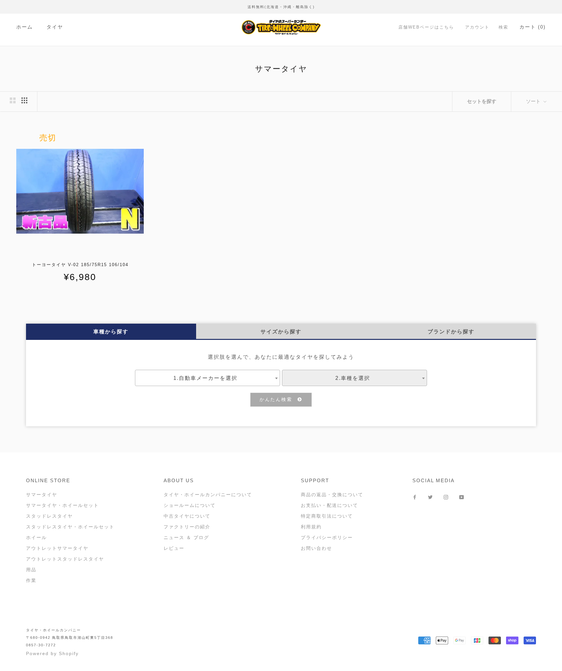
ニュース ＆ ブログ (186, 537)
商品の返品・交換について (332, 494)
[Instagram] (446, 497)
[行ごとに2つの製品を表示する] (13, 100)
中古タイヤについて (187, 516)
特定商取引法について (327, 516)
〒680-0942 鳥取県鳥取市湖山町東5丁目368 (69, 637)
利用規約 (311, 526)
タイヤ (55, 27)
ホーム (24, 27)
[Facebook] (414, 497)
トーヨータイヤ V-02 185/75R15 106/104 (80, 264)
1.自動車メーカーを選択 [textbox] (205, 378)
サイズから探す (281, 331)
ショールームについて (190, 505)
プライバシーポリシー (327, 537)
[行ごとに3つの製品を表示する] (24, 100)
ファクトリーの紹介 (187, 526)
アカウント (477, 27)
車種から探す (110, 331)
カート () (532, 27)
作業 (31, 580)
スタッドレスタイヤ (49, 516)
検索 (503, 27)
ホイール (36, 537)
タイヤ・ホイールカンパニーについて (208, 494)
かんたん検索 (279, 399)
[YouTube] (461, 497)
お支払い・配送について (329, 505)
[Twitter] (430, 497)
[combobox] (207, 378)
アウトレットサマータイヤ (57, 548)
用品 (31, 569)
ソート (534, 101)
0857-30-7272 (41, 645)
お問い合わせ (316, 548)
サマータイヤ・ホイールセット (62, 505)
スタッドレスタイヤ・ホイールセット (70, 526)
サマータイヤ (41, 494)
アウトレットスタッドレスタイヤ (65, 558)
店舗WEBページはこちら (426, 27)
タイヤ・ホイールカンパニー (53, 630)
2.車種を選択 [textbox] (352, 378)
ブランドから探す (451, 331)
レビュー (174, 548)
